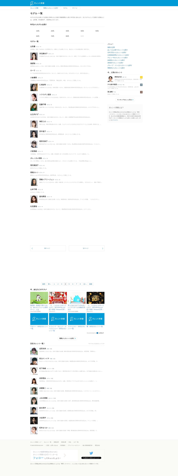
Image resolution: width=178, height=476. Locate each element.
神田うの (42, 121)
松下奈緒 (42, 368)
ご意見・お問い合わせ (52, 445)
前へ (49, 284)
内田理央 (42, 378)
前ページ (47, 248)
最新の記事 (111, 47)
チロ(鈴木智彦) (112, 84)
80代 (67, 36)
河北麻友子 (43, 53)
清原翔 (32, 63)
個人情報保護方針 (88, 445)
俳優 (51, 358)
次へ (85, 284)
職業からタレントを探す (66, 338)
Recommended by (91, 333)
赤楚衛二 (42, 388)
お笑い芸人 (120, 84)
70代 (52, 36)
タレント (49, 368)
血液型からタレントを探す (116, 60)
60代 (37, 36)
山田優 (32, 46)
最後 (90, 284)
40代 (82, 31)
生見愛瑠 (33, 206)
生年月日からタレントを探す (117, 52)
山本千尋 (33, 189)
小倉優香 (33, 77)
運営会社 (97, 445)
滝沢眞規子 (34, 165)
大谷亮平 (42, 418)
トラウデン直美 (45, 94)
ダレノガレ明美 (36, 158)
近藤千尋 (42, 104)
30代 (67, 31)
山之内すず (34, 114)
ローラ (32, 70)
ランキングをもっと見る (124, 99)
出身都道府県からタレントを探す (118, 55)
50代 (97, 31)
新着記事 (56, 442)
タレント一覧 (47, 442)
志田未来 (42, 348)
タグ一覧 (76, 442)
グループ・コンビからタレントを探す (120, 65)
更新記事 (63, 442)
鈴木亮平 (42, 408)
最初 (43, 284)
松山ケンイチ (44, 358)
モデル (37, 46)
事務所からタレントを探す (116, 68)
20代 (52, 31)
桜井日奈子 (43, 141)
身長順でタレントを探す (115, 63)
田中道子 (42, 131)
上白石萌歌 (43, 398)
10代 (37, 31)
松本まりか (43, 428)
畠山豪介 (110, 92)
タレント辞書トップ (35, 442)
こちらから (115, 120)
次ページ (85, 248)
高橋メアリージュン (46, 179)
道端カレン (34, 172)
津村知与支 (118, 77)
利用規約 (62, 445)
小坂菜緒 (33, 151)
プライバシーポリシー (74, 445)
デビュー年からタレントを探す (118, 57)
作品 (70, 442)
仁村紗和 (42, 85)
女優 (48, 348)
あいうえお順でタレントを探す (118, 50)
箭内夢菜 (42, 196)
